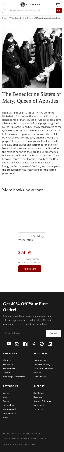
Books (6, 393)
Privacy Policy (31, 444)
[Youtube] (9, 344)
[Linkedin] (50, 344)
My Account (38, 405)
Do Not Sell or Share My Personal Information (24, 438)
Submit (53, 333)
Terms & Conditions (12, 444)
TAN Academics (10, 368)
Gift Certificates (40, 376)
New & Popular (9, 413)
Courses (7, 401)
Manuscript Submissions (14, 376)
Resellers (37, 397)
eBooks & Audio (10, 409)
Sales (5, 417)
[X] (33, 344)
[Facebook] (25, 344)
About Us (7, 360)
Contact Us (38, 409)
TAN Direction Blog (41, 364)
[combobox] (32, 10)
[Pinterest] (41, 344)
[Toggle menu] (4, 5)
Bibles (5, 397)
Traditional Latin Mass (43, 368)
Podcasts (37, 372)
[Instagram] (17, 344)
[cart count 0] (58, 5)
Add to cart (30, 268)
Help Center (38, 393)
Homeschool (8, 405)
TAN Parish (8, 364)
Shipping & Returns (42, 401)
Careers (6, 372)
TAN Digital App (40, 360)
